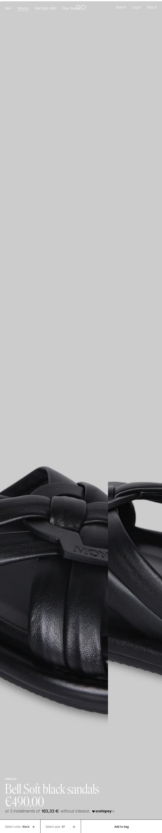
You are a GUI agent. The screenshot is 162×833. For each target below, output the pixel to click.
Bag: (152, 7)
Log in (136, 7)
